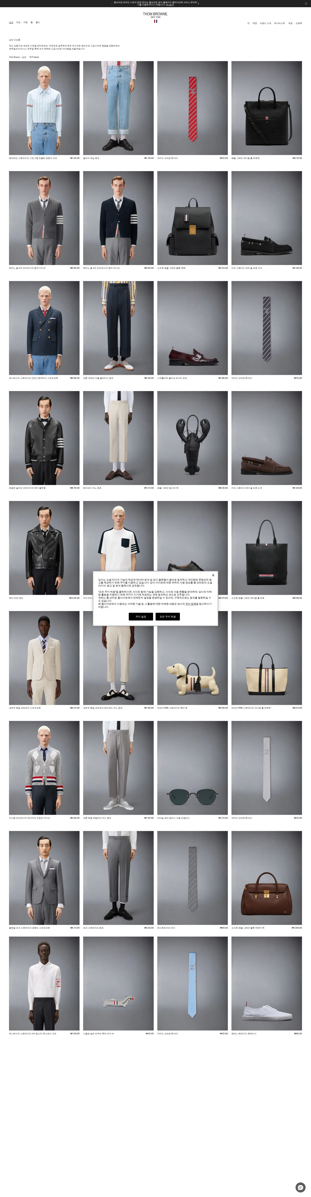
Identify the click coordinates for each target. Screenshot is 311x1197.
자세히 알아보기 (155, 4)
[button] (301, 1187)
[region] (155, 598)
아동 (26, 22)
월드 (38, 22)
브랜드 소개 (265, 23)
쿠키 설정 (141, 616)
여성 (19, 22)
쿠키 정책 (190, 603)
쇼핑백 (299, 23)
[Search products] (248, 23)
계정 (290, 23)
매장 (255, 23)
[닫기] (213, 575)
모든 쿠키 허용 (168, 616)
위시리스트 (279, 23)
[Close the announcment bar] (306, 3)
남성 (12, 22)
